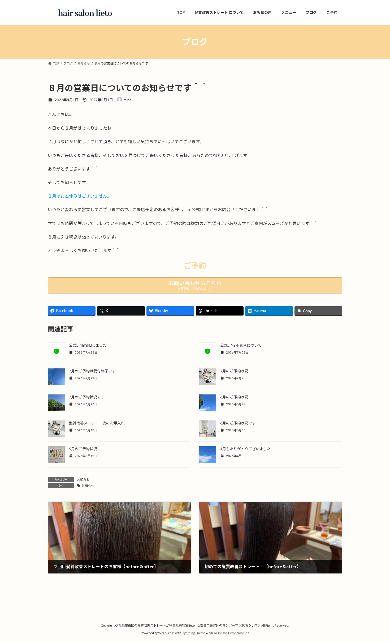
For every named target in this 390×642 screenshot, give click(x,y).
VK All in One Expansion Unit (229, 633)
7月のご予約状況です (87, 397)
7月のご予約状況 (234, 371)
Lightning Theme (194, 633)
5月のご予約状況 (83, 449)
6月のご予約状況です (238, 423)
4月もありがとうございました (245, 449)
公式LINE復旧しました (88, 345)
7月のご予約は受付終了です (92, 371)
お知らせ (83, 480)
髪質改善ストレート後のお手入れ (97, 423)
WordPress (166, 633)
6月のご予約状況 (234, 397)
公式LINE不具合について (241, 345)
